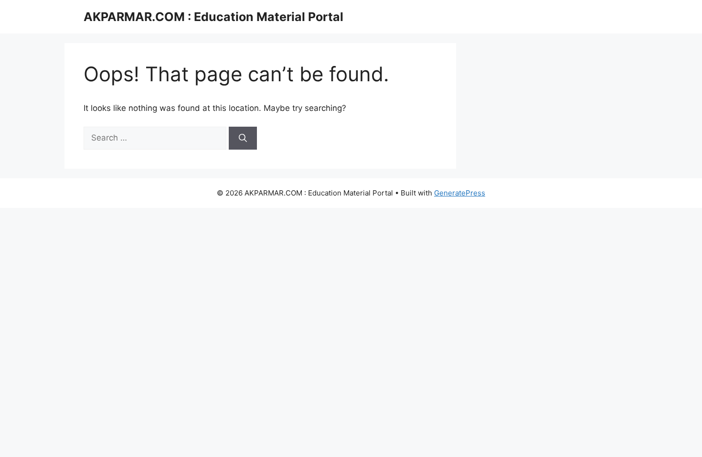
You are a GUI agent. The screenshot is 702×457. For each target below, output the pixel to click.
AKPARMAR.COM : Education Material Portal (213, 17)
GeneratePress (459, 192)
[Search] (243, 138)
